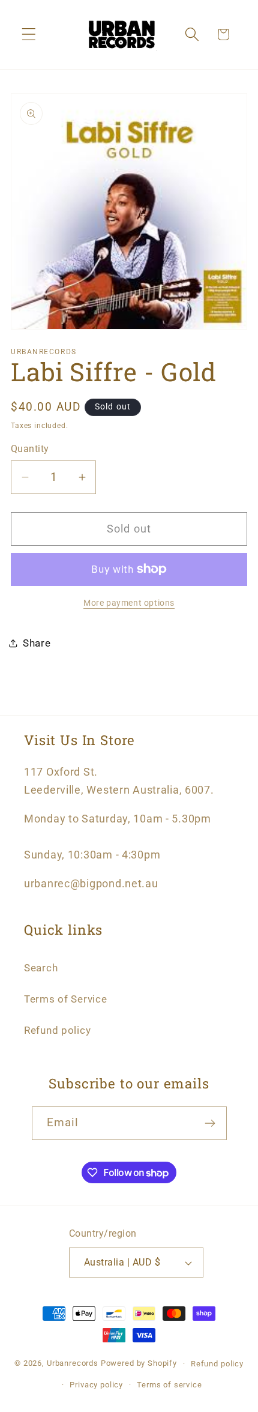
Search (41, 968)
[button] (29, 34)
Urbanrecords (72, 1363)
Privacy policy (96, 1384)
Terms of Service (65, 999)
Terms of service (169, 1384)
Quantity (30, 449)
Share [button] (37, 643)
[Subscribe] (210, 1123)
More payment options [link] (129, 603)
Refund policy (57, 1030)
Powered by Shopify (139, 1363)
